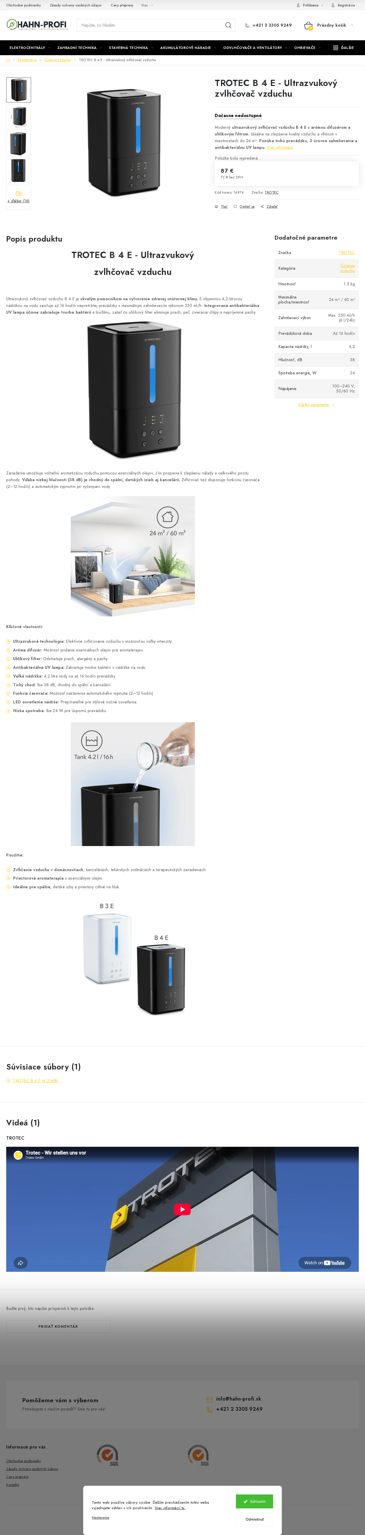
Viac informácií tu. (170, 1508)
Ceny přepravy (122, 5)
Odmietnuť (255, 1519)
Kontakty (12, 1484)
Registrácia (346, 5)
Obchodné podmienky (23, 5)
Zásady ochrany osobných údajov (76, 5)
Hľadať (228, 25)
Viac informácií (280, 147)
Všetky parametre (313, 405)
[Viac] (343, 47)
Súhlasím (258, 1501)
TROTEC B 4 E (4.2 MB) (35, 1081)
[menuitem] (30, 47)
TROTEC (272, 192)
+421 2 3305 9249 (272, 25)
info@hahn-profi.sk (238, 1399)
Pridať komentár (58, 1326)
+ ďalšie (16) (18, 201)
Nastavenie (100, 1518)
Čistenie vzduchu (347, 268)
